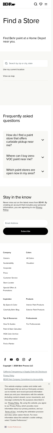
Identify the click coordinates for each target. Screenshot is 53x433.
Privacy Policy (8, 375)
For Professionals (33, 324)
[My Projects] (41, 4)
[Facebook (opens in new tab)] (5, 359)
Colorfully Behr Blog (11, 309)
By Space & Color (10, 304)
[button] (13, 427)
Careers (6, 258)
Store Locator (8, 282)
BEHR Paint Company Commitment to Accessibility (23, 379)
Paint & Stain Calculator (12, 329)
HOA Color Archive (10, 334)
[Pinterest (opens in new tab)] (17, 359)
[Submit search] (6, 63)
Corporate (7, 268)
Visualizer (30, 263)
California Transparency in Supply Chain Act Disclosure (25, 371)
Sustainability (8, 263)
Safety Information (10, 338)
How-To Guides (9, 324)
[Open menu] (46, 4)
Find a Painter (8, 343)
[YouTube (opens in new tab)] (11, 359)
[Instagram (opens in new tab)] (24, 359)
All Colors (30, 258)
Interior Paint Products (35, 304)
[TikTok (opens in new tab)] (30, 359)
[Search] (36, 4)
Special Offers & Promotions (9, 289)
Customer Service (10, 277)
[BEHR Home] (9, 4)
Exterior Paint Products (35, 309)
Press (5, 273)
